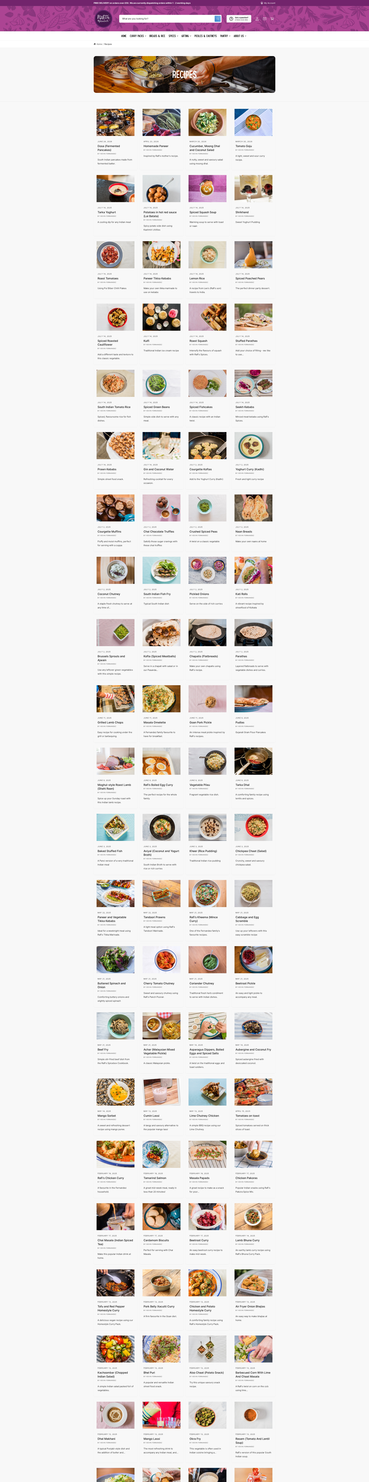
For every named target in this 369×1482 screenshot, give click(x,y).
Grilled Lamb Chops (110, 722)
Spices (172, 36)
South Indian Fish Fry (157, 594)
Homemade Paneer (156, 146)
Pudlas (240, 722)
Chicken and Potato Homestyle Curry (202, 1308)
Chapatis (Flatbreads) (204, 656)
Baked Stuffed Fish (110, 851)
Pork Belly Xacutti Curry (159, 1306)
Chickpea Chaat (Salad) (251, 851)
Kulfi (146, 341)
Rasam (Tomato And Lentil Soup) (253, 1440)
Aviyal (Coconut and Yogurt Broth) (161, 853)
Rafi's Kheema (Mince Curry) (204, 919)
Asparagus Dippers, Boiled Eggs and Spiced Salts (207, 1051)
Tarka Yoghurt (107, 212)
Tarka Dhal (243, 785)
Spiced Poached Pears (250, 278)
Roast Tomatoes (108, 278)
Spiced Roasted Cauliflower (108, 342)
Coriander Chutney (202, 983)
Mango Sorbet (107, 1115)
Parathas (241, 656)
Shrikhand (242, 212)
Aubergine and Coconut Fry (253, 1049)
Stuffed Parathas (246, 341)
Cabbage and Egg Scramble (247, 919)
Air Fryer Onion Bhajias (250, 1306)
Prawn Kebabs (107, 469)
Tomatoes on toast (247, 1115)
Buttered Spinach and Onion (112, 985)
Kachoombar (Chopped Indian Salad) (113, 1374)
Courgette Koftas (201, 469)
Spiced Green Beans (157, 407)
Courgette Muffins (109, 531)
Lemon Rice (197, 278)
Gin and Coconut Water (159, 469)
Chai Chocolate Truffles (159, 531)
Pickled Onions (199, 594)
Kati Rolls (242, 594)
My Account (269, 3)
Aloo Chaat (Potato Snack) (207, 1372)
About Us (239, 36)
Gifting (185, 36)
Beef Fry (103, 1049)
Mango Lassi (152, 1438)
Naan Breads (244, 531)
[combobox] (170, 18)
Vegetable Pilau (200, 785)
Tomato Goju (244, 146)
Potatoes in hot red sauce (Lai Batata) (160, 214)
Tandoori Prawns (154, 917)
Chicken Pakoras (246, 1178)
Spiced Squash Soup (203, 212)
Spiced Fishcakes (201, 407)
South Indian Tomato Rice (114, 407)
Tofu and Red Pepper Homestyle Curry (111, 1308)
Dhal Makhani (106, 1438)
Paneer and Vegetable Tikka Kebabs (112, 919)
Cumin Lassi (151, 1115)
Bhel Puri (149, 1372)
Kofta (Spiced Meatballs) (160, 656)
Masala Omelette (155, 722)
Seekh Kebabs (245, 407)
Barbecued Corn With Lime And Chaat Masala (253, 1374)
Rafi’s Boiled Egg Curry (158, 785)
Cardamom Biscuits (156, 1240)
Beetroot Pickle (245, 983)
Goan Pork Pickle (201, 722)
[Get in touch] (264, 18)
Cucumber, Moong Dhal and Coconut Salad (205, 148)
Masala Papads (199, 1178)
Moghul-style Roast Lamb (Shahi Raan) (114, 786)
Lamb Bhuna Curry (248, 1240)
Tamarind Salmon (155, 1178)
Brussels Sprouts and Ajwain (111, 658)
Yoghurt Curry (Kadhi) (250, 469)
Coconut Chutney (109, 594)
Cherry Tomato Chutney (159, 983)
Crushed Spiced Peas (203, 531)
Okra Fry (195, 1438)
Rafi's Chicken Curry (111, 1178)
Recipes (108, 44)
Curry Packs (137, 36)
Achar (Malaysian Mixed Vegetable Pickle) (159, 1051)
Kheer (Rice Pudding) (203, 851)
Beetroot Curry (199, 1240)
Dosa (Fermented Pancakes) (109, 148)
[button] (272, 18)
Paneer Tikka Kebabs (157, 278)
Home (99, 44)
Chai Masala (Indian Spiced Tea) (115, 1242)
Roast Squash (198, 341)
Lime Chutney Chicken (204, 1115)
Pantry (224, 36)
